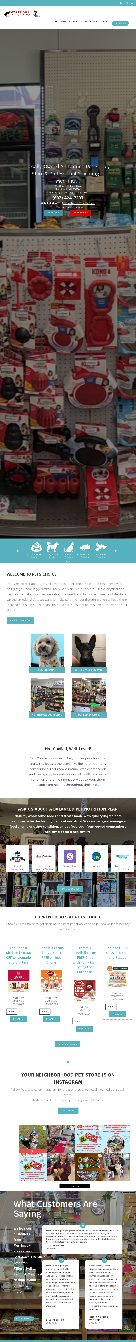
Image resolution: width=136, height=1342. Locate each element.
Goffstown (21, 1257)
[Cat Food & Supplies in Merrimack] (52, 546)
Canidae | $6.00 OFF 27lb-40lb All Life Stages (117, 953)
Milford (19, 1269)
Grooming (53, 213)
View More (23, 1319)
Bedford (20, 1274)
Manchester (36, 1274)
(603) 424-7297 (68, 197)
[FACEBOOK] (121, 3)
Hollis (30, 1269)
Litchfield (38, 1257)
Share (17, 1019)
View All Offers (68, 1044)
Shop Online (81, 213)
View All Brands (69, 889)
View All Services (20, 620)
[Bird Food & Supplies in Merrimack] (85, 546)
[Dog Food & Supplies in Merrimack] (36, 546)
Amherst (20, 1263)
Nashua (19, 1280)
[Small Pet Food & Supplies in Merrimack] (69, 546)
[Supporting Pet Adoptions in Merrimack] (101, 546)
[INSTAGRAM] (126, 3)
